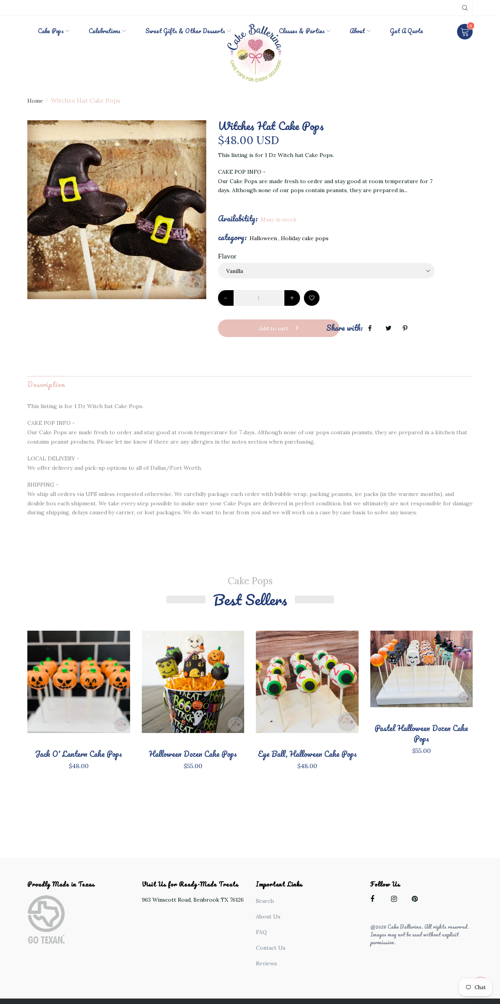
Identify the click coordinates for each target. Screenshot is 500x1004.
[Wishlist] (312, 298)
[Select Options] (104, 689)
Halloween (263, 238)
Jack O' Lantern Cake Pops (78, 754)
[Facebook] (375, 900)
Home (35, 100)
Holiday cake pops (305, 238)
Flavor (227, 256)
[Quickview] (79, 694)
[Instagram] (396, 900)
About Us (268, 916)
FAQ (261, 932)
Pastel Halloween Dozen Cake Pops (421, 733)
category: (232, 237)
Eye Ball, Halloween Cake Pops (307, 754)
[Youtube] (416, 900)
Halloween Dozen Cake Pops (193, 754)
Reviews (266, 963)
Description (46, 384)
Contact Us (271, 947)
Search (265, 900)
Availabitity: (238, 218)
